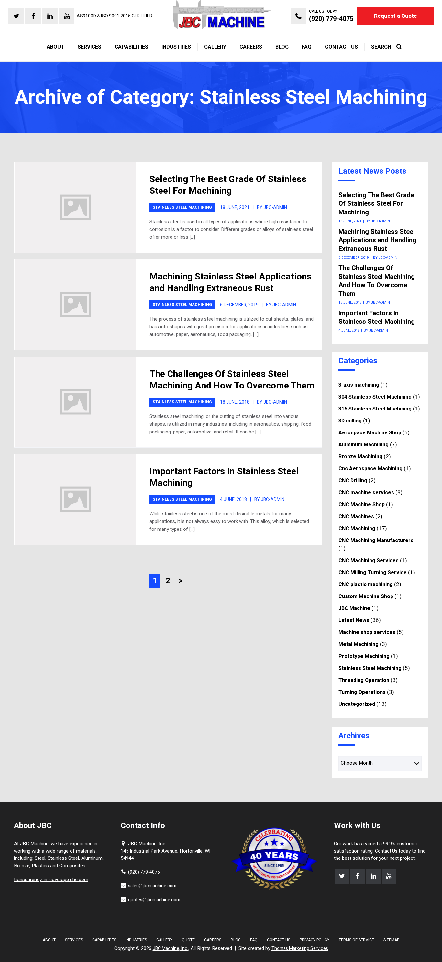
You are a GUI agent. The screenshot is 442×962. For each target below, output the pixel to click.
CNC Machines (356, 516)
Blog (236, 940)
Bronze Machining (360, 457)
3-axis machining (358, 385)
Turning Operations (362, 692)
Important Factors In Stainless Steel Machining (224, 477)
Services (74, 940)
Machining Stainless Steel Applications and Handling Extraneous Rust (230, 282)
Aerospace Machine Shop (369, 433)
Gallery (164, 940)
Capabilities (104, 940)
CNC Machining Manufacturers (376, 540)
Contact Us (386, 851)
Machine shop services (366, 632)
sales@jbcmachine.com (152, 885)
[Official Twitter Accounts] (16, 16)
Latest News (353, 620)
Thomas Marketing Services (299, 948)
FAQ (254, 940)
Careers (212, 940)
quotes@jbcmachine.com (154, 899)
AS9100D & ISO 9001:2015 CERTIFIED (114, 16)
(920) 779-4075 (144, 872)
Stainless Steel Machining (182, 207)
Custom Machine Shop (365, 596)
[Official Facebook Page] (33, 16)
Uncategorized (356, 704)
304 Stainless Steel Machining (375, 397)
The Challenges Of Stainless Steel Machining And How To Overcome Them (232, 379)
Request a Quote (395, 16)
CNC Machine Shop (361, 504)
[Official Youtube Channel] (66, 16)
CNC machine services (366, 493)
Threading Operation (363, 680)
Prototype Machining (364, 656)
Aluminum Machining (363, 445)
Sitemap (391, 940)
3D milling (350, 421)
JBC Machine (354, 608)
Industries (136, 940)
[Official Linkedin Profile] (50, 16)
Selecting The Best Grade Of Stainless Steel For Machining (227, 185)
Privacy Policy (314, 940)
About (49, 940)
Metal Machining (358, 644)
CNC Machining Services (368, 560)
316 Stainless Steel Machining (375, 409)
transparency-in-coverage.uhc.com (51, 879)
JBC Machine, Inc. (170, 948)
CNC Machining (356, 528)
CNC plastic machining (365, 584)
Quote (188, 940)
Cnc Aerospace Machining (370, 469)
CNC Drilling (352, 481)
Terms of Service (356, 940)
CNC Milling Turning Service (372, 572)
